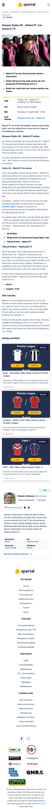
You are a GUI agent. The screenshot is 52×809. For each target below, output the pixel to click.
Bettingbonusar (26, 713)
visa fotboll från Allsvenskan (28, 187)
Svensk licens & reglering (26, 643)
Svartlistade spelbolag (26, 647)
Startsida (5, 12)
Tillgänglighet (26, 682)
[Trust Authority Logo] (17, 758)
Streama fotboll (8, 206)
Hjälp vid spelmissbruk (26, 634)
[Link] (26, 357)
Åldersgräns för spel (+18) (26, 630)
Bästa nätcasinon (26, 700)
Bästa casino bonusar (26, 704)
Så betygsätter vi (26, 603)
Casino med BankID (26, 721)
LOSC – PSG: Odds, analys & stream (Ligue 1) (23, 467)
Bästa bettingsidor (26, 708)
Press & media (26, 678)
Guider (26, 660)
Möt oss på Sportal (26, 590)
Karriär (26, 612)
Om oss (26, 586)
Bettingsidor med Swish (26, 717)
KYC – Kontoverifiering (26, 673)
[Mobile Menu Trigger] (4, 4)
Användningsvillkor (26, 665)
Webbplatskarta (26, 686)
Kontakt (26, 608)
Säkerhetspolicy (26, 669)
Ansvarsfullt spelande (26, 625)
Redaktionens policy (26, 599)
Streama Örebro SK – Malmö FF (31, 118)
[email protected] (14, 507)
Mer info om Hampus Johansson (16, 554)
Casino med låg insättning (26, 726)
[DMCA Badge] (17, 750)
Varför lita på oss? (26, 595)
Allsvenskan (15, 12)
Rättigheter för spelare (26, 638)
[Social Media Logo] (21, 738)
